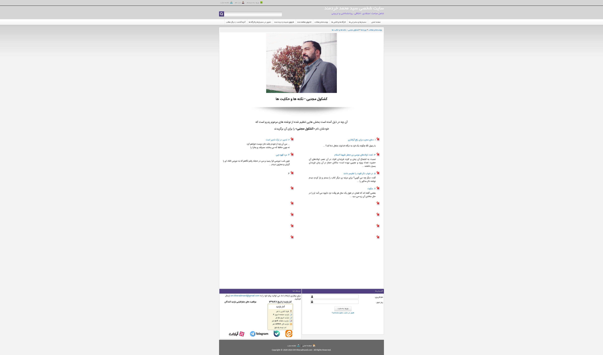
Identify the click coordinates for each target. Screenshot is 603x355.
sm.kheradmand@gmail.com (245, 296)
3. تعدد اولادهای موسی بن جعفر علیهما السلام (355, 155)
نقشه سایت (291, 346)
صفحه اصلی (307, 346)
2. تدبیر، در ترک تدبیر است (278, 140)
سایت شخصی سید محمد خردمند (354, 8)
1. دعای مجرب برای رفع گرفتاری (362, 140)
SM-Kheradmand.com (302, 350)
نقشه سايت (224, 3)
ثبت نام (238, 3)
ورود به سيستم (253, 3)
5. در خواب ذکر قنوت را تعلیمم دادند (359, 174)
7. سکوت (371, 189)
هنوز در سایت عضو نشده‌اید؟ (343, 313)
